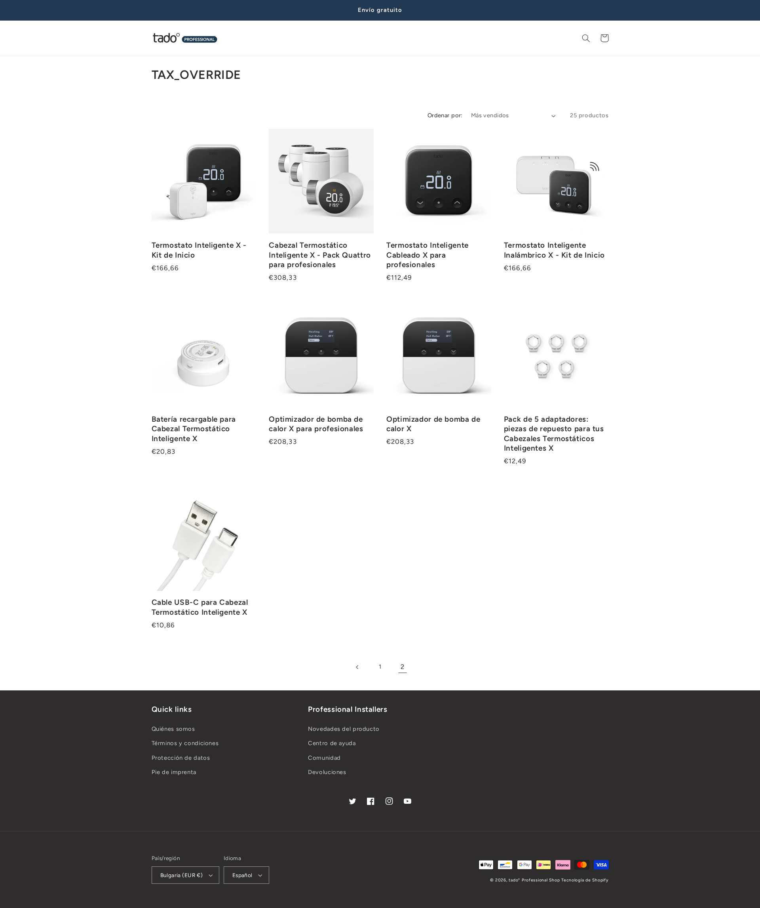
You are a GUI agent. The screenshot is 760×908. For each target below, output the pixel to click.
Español (242, 875)
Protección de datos (181, 757)
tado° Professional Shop (534, 880)
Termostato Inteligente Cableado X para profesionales (427, 255)
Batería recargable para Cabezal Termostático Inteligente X (194, 429)
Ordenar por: (445, 115)
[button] (586, 38)
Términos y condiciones (185, 743)
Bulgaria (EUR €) (181, 875)
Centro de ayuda (331, 743)
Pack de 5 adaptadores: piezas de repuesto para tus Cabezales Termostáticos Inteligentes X (554, 434)
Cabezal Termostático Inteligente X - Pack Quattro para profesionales (320, 255)
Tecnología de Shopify (584, 880)
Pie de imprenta (174, 772)
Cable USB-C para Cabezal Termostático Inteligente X (200, 607)
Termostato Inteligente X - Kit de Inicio (199, 250)
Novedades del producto (344, 728)
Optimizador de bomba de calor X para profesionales (316, 424)
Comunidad (324, 757)
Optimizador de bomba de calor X (433, 424)
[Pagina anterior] (357, 667)
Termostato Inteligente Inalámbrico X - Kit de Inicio (554, 250)
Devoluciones (327, 772)
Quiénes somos (173, 728)
